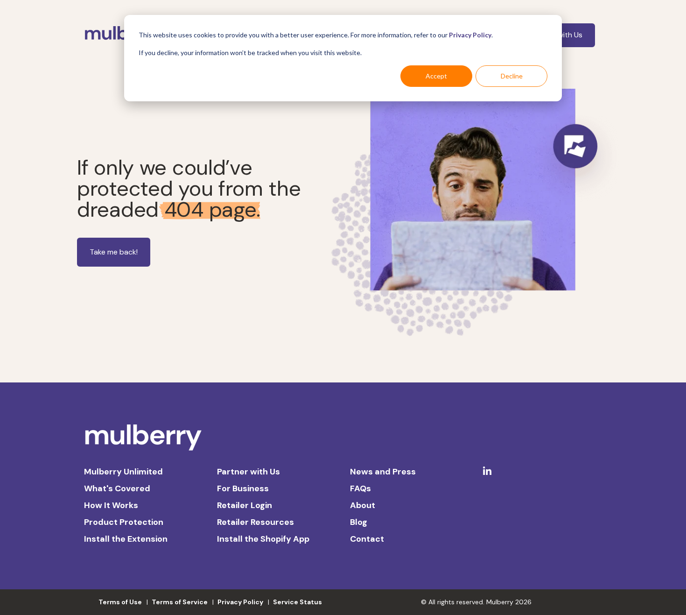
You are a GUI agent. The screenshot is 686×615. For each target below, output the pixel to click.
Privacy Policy (470, 35)
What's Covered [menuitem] (117, 488)
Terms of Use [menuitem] (120, 602)
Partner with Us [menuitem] (248, 471)
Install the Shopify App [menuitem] (263, 538)
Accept (436, 76)
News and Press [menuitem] (383, 471)
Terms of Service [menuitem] (180, 602)
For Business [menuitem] (243, 488)
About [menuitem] (362, 505)
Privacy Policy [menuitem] (240, 602)
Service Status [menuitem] (297, 602)
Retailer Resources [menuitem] (255, 522)
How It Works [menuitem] (111, 505)
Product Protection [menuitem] (123, 522)
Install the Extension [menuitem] (126, 538)
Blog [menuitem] (358, 522)
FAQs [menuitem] (360, 488)
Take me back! (114, 252)
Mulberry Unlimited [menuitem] (123, 471)
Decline (512, 76)
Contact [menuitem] (367, 538)
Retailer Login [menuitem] (244, 505)
